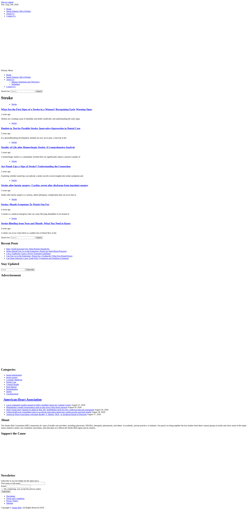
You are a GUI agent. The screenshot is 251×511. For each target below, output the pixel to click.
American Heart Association (23, 399)
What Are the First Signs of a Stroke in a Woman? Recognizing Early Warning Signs (46, 109)
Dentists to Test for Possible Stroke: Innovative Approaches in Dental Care (40, 128)
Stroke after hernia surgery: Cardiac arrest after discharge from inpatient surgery (44, 185)
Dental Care (11, 382)
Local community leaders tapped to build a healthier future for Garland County (38, 405)
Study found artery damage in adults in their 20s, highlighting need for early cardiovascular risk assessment (50, 410)
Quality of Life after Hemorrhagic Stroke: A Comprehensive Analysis (38, 147)
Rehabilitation (12, 389)
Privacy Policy (12, 501)
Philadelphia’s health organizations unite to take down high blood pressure (36, 407)
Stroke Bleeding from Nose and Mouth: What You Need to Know (36, 223)
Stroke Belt (16, 508)
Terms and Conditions (15, 498)
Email (3, 486)
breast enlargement (14, 375)
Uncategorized (12, 394)
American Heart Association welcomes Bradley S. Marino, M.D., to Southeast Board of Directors (46, 414)
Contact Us (11, 16)
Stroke (14, 104)
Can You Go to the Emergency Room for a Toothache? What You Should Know (39, 256)
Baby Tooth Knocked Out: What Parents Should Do (27, 249)
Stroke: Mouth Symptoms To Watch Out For (25, 204)
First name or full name (10, 483)
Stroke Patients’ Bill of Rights (18, 11)
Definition (16, 84)
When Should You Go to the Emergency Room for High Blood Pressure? (36, 251)
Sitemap (9, 503)
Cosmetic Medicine (14, 380)
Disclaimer (10, 496)
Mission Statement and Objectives (25, 82)
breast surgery (12, 377)
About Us (10, 14)
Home (8, 9)
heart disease (11, 387)
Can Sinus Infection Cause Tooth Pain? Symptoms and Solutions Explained (37, 258)
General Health (12, 384)
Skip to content (7, 2)
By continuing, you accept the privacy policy (22, 489)
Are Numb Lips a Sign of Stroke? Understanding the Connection (36, 166)
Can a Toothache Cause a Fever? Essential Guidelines (28, 253)
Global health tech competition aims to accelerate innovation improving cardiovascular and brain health (48, 412)
